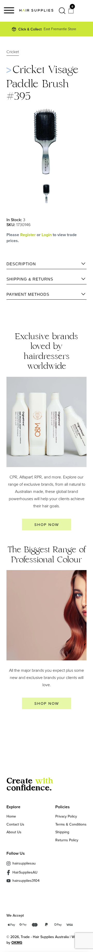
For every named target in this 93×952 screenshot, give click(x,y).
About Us (13, 832)
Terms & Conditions (71, 824)
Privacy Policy (66, 816)
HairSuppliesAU (24, 872)
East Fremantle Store (47, 29)
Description (21, 264)
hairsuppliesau (24, 863)
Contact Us (15, 824)
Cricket (12, 52)
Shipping (62, 832)
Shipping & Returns (29, 279)
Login (47, 235)
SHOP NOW (46, 524)
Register (28, 235)
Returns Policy (66, 840)
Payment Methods (27, 294)
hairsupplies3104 (26, 880)
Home (11, 816)
